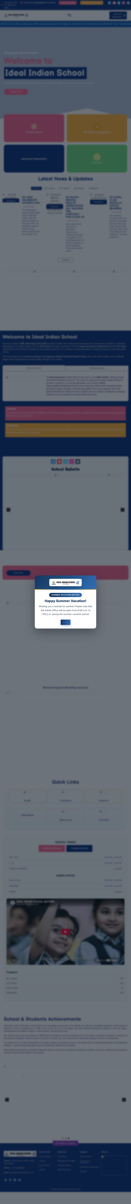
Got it (65, 622)
